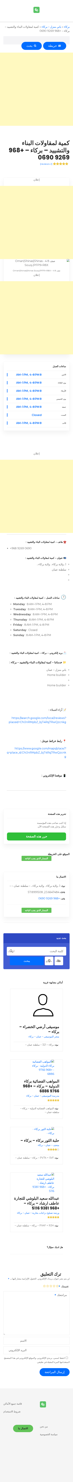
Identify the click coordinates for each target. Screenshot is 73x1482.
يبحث (27, 961)
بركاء (67, 26)
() (46, 164)
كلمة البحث (11, 951)
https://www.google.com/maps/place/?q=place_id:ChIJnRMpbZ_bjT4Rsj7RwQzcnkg (36, 752)
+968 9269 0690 (49, 898)
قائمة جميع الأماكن (12, 1403)
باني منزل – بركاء (51, 26)
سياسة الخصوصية (49, 1434)
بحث (30, 46)
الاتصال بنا (61, 876)
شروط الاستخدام (12, 1411)
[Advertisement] (36, 89)
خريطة (53, 46)
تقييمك (64, 1286)
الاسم (23, 1340)
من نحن (44, 1426)
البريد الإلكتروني (17, 1350)
